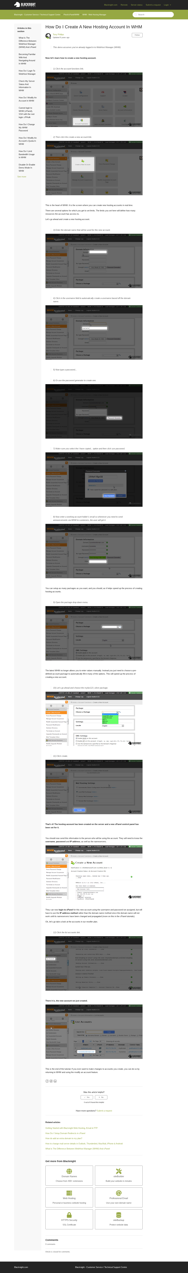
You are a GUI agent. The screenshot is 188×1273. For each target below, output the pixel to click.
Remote (124, 5)
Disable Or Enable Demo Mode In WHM (27, 167)
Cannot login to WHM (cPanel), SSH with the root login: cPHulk (26, 112)
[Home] (25, 6)
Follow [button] (137, 35)
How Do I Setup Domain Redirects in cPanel (65, 1133)
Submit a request (153, 5)
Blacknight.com (110, 5)
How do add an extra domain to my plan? (63, 1138)
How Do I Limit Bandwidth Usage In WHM (27, 154)
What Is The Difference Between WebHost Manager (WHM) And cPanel (27, 42)
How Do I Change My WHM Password (27, 127)
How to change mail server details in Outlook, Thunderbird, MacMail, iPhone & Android (84, 1143)
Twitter (51, 1081)
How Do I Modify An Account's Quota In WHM (28, 141)
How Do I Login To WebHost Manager (27, 72)
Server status (136, 5)
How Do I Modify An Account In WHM (28, 99)
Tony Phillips (58, 34)
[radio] (87, 1097)
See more (21, 176)
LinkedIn (55, 1081)
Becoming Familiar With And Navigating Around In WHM (27, 59)
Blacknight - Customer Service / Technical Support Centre (37, 15)
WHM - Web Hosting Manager (94, 15)
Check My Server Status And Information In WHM (27, 86)
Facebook (47, 1081)
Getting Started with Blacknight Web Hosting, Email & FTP (71, 1128)
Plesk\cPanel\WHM (71, 15)
